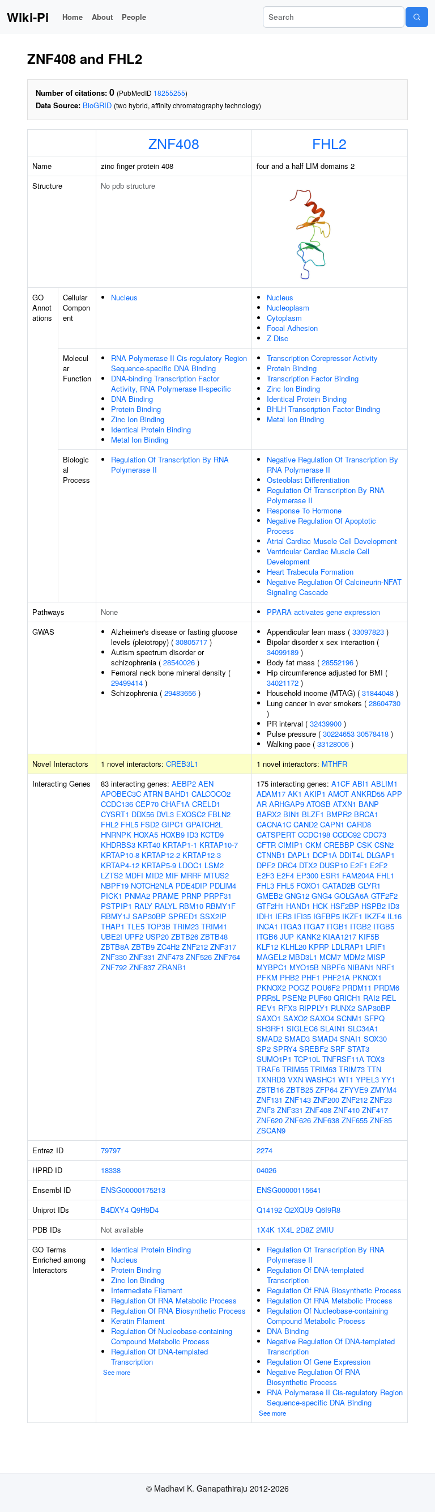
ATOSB (318, 804)
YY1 (388, 1079)
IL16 (394, 916)
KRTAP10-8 (120, 855)
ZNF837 (142, 967)
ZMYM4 (383, 1089)
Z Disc (277, 338)
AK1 (295, 793)
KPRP (319, 946)
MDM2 (354, 957)
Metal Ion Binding (139, 439)
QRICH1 (347, 997)
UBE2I (111, 936)
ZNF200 (326, 1099)
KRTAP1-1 (180, 844)
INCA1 (267, 926)
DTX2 (308, 865)
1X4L (285, 1229)
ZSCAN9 (271, 1130)
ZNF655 (355, 1120)
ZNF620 (270, 1120)
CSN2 (384, 844)
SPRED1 (183, 916)
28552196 (337, 662)
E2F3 (265, 875)
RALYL (166, 906)
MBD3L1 (303, 957)
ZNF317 (223, 946)
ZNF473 (170, 957)
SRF (337, 1048)
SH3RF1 (270, 1028)
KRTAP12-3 (201, 855)
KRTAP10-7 (218, 844)
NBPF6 (333, 967)
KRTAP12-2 (161, 855)
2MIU (325, 1229)
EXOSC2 (191, 814)
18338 (111, 1170)
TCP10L (307, 1059)
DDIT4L (351, 855)
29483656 (180, 692)
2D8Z (305, 1229)
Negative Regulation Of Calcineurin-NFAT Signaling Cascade (334, 586)
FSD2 (149, 824)
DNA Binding (132, 398)
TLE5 (135, 926)
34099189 (282, 652)
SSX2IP (213, 916)
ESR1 (330, 875)
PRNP (191, 895)
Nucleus (124, 297)
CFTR (266, 844)
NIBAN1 (360, 967)
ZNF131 (270, 1099)
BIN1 (291, 814)
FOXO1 (308, 885)
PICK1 (111, 895)
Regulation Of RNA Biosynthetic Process (178, 1310)
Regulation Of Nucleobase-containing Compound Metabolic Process (171, 1336)
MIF (171, 875)
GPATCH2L (204, 824)
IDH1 (265, 916)
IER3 (283, 916)
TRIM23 (186, 926)
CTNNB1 (271, 855)
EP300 (307, 875)
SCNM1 (349, 1018)
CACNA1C (274, 824)
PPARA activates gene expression (323, 611)
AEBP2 (184, 783)
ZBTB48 (214, 936)
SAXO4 (322, 1018)
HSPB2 (373, 906)
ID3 (192, 834)
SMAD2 (269, 1038)
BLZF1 (313, 814)
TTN (374, 1069)
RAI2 (371, 997)
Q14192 (269, 1209)
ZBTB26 (184, 936)
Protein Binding (136, 409)
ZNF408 (173, 143)
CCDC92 (346, 834)
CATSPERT (276, 834)
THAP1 (113, 926)
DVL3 (165, 814)
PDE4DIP (191, 885)
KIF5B (369, 936)
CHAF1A (175, 804)
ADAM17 (271, 793)
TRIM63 (323, 1069)
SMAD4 (325, 1038)
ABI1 (360, 783)
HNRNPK (116, 834)
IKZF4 (375, 916)
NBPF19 (115, 885)
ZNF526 (199, 957)
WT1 (345, 1079)
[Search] (417, 17)
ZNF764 (227, 957)
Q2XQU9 (298, 1209)
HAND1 (298, 906)
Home (72, 16)
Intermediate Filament (146, 1290)
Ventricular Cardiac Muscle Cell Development (318, 556)
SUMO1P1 (274, 1059)
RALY (143, 906)
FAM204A (358, 875)
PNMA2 (137, 895)
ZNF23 (381, 1099)
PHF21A (336, 977)
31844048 (378, 692)
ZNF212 (195, 946)
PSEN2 (294, 997)
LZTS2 (112, 875)
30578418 (373, 733)
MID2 (154, 875)
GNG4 (322, 895)
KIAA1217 (339, 936)
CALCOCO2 (211, 793)
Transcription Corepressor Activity (322, 357)
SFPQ (374, 1018)
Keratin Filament (138, 1320)
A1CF (340, 783)
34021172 (282, 682)
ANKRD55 (368, 793)
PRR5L (268, 997)
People (134, 16)
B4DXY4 (115, 1209)
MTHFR (334, 763)
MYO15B (304, 967)
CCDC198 (314, 834)
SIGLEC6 (302, 1028)
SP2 (264, 1048)
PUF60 (320, 997)
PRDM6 (386, 987)
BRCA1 (366, 814)
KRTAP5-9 (159, 865)
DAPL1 (299, 855)
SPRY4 (285, 1048)
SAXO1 (269, 1018)
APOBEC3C (121, 793)
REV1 (266, 1008)
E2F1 (359, 865)
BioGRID (97, 105)
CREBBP (339, 844)
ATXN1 (344, 804)
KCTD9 (212, 834)
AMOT (338, 793)
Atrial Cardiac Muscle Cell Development (332, 541)
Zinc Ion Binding (137, 419)
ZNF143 (298, 1099)
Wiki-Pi (28, 17)
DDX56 (142, 814)
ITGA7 (314, 926)
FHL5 (129, 824)
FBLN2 (219, 814)
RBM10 (191, 906)
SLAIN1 (333, 1028)
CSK (364, 844)
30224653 (339, 733)
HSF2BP (344, 906)
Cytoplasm (284, 317)
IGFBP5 (326, 916)
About (102, 16)
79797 (111, 1150)
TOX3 (375, 1059)
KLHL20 (293, 946)
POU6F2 (326, 987)
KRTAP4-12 (120, 865)
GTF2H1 (270, 906)
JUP (287, 936)
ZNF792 (114, 967)
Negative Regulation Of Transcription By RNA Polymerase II (332, 464)
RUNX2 (343, 1008)
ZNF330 (114, 957)
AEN (206, 783)
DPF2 (266, 865)
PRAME (165, 895)
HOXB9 (172, 834)
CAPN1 (332, 824)
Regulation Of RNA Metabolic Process (174, 1300)
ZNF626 (298, 1120)
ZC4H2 (168, 946)
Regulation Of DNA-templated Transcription (159, 1356)
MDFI (134, 875)
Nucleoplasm (288, 307)
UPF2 (134, 936)
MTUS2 (216, 875)
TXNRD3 (271, 1079)
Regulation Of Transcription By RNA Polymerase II (170, 464)
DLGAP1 (380, 855)
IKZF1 (352, 916)
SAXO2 (295, 1018)
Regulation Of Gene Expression (318, 1361)
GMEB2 (270, 895)
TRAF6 (268, 1069)
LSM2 (214, 865)
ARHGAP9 (286, 804)
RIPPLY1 (314, 1008)
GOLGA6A (351, 895)
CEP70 (147, 804)
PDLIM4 (223, 885)
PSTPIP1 (116, 906)
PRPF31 (218, 895)
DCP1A (325, 855)
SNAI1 (350, 1038)
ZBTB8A (115, 946)
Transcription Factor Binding (313, 378)
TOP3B (158, 926)
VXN (295, 1079)
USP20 (157, 936)
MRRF (191, 875)
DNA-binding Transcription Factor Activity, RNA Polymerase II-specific (171, 383)
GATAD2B (339, 885)
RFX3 (287, 1008)
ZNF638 (326, 1120)
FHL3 (265, 885)
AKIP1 (315, 793)
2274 (264, 1150)
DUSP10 (333, 865)
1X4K (266, 1229)
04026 (266, 1170)
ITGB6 (267, 936)
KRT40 (149, 844)
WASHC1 (320, 1079)
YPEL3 (367, 1079)
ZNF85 (381, 1120)
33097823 (368, 631)
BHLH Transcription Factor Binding (323, 409)
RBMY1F (221, 906)
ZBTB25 (299, 1089)
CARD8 (359, 824)
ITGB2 (360, 926)
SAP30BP (149, 916)
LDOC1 (190, 865)
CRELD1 (206, 804)
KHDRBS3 (118, 844)
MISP (376, 957)
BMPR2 (339, 814)
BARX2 (269, 814)
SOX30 (375, 1038)
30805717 (191, 641)
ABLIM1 (384, 783)
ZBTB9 (143, 946)
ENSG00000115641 (289, 1189)
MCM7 (330, 957)
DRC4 (287, 865)
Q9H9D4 (145, 1209)
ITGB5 (383, 926)
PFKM (267, 977)
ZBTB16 (270, 1089)
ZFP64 (326, 1089)
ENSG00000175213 (133, 1189)
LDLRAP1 (347, 946)
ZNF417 (375, 1110)
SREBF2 (313, 1048)
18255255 (169, 92)
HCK (320, 906)
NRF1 (385, 967)
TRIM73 (352, 1069)
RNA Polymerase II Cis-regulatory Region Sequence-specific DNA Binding (179, 362)
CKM (313, 844)
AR (262, 804)
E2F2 (378, 865)
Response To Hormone (304, 510)
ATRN (153, 793)
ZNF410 (347, 1110)
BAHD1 (177, 793)
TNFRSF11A (343, 1059)
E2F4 (285, 875)
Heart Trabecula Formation (310, 571)
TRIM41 (214, 926)
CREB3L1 (182, 763)
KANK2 (308, 936)
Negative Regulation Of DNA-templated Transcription (331, 1346)
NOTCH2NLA (152, 885)
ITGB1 (337, 926)
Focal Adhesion (292, 327)
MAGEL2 (272, 957)
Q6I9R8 (327, 1209)
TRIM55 (295, 1069)
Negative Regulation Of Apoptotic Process (321, 525)
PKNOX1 (367, 977)
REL (389, 997)
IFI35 (302, 916)
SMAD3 (297, 1038)
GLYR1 (369, 885)
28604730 (384, 703)
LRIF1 (376, 946)
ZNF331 (142, 957)
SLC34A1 (363, 1028)
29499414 (127, 682)
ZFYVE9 (354, 1089)
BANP (369, 804)
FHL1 (385, 875)
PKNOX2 (271, 987)
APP (394, 793)
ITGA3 (290, 926)
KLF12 (267, 946)
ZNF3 (266, 1110)
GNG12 (297, 895)
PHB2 (289, 977)
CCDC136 (117, 804)
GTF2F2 (384, 895)
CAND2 (305, 824)
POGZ (298, 987)
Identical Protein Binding (151, 429)
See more (116, 1372)
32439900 (326, 723)
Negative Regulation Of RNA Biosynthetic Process (313, 1376)
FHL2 (329, 143)
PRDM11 (357, 987)
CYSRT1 (115, 814)
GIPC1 (172, 824)
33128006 (333, 743)
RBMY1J (115, 916)
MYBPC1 (272, 967)
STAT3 (358, 1048)
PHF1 (310, 977)
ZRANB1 (171, 967)
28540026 (179, 662)
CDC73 (374, 834)
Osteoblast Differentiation (308, 479)
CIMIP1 (290, 844)
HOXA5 (146, 834)
